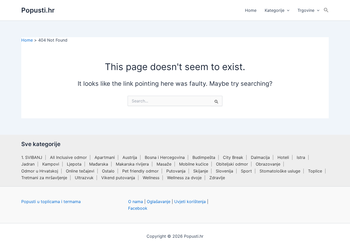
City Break (233, 157)
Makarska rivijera (132, 164)
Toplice (315, 171)
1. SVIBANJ (31, 157)
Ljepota (74, 164)
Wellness (151, 177)
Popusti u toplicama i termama (51, 201)
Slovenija (224, 171)
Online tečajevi (80, 171)
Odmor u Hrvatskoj (39, 171)
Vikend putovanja (118, 177)
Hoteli (283, 157)
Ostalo (108, 171)
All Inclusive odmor (68, 157)
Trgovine (305, 10)
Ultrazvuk (84, 177)
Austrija (129, 157)
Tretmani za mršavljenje (44, 177)
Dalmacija (260, 157)
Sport (246, 171)
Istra (301, 157)
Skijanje (200, 171)
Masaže (164, 164)
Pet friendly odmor (140, 171)
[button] (287, 10)
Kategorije (274, 10)
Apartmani (105, 157)
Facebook (137, 208)
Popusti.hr (38, 10)
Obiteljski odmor (232, 164)
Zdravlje (217, 177)
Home (250, 10)
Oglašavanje (158, 201)
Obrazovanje (268, 164)
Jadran (28, 164)
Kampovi (50, 164)
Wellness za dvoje (184, 177)
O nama (135, 201)
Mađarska (98, 164)
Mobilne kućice (193, 164)
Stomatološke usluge (280, 171)
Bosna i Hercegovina (165, 157)
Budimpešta (203, 157)
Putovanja (176, 171)
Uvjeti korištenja (190, 201)
